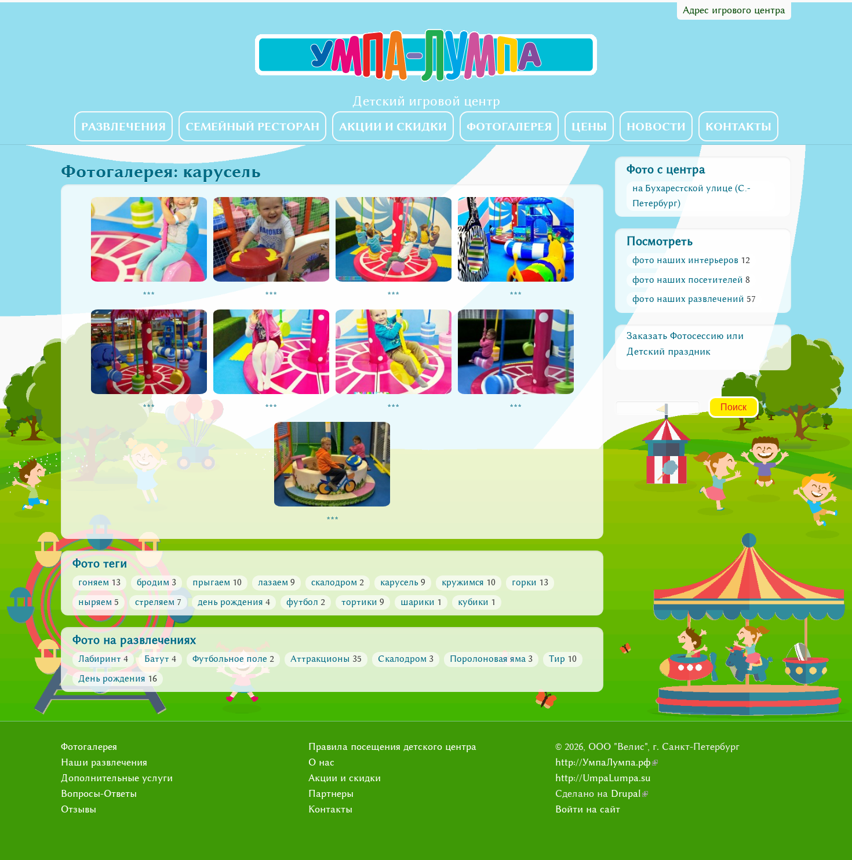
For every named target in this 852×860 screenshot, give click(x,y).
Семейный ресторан (252, 126)
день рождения (230, 602)
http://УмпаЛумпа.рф (606, 762)
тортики (359, 602)
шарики (417, 602)
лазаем (273, 582)
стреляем (154, 602)
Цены (589, 126)
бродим (153, 582)
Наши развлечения (104, 762)
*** (149, 296)
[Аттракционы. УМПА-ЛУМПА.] (149, 280)
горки (524, 582)
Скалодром (402, 659)
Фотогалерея (509, 126)
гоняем (93, 582)
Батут (156, 659)
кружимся (463, 582)
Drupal (629, 794)
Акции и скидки (393, 126)
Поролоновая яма (488, 659)
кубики (473, 602)
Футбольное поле (229, 659)
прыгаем (211, 582)
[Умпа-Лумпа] (426, 79)
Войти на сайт (587, 809)
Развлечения (123, 126)
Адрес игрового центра (734, 10)
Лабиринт (99, 659)
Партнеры (331, 794)
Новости (656, 126)
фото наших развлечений (688, 299)
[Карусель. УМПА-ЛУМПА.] (149, 393)
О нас (321, 762)
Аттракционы (320, 659)
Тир (557, 659)
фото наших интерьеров (685, 260)
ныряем (95, 602)
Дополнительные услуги (117, 778)
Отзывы (78, 809)
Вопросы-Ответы (99, 794)
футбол (302, 602)
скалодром (334, 582)
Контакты (738, 126)
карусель (399, 582)
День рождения (111, 678)
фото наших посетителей (687, 280)
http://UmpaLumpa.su (603, 778)
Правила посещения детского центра (392, 747)
